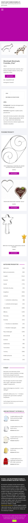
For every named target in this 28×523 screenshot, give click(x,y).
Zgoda (14, 520)
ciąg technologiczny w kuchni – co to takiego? (13, 389)
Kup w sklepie (10, 76)
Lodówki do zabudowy (12, 300)
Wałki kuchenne (7, 355)
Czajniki (5, 276)
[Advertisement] (14, 26)
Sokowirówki (6, 335)
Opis (7, 93)
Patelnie (5, 320)
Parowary (5, 316)
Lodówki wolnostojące (12, 304)
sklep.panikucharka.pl (7, 505)
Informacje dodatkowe (12, 97)
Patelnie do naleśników (12, 324)
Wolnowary (6, 359)
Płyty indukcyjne (7, 331)
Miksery (5, 312)
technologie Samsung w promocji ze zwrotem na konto (13, 402)
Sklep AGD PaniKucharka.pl (10, 2)
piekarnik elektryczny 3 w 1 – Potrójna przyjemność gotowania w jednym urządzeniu (13, 395)
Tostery (5, 351)
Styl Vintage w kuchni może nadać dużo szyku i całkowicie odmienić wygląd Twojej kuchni (12, 382)
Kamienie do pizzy (8, 288)
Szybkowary (6, 343)
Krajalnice (6, 292)
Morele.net (11, 107)
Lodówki (5, 296)
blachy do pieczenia (14, 118)
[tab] (7, 93)
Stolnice (5, 339)
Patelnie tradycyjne (11, 328)
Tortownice (6, 347)
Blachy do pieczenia (8, 272)
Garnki (5, 284)
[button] (24, 46)
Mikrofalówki (6, 308)
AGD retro (6, 268)
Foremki (11, 82)
